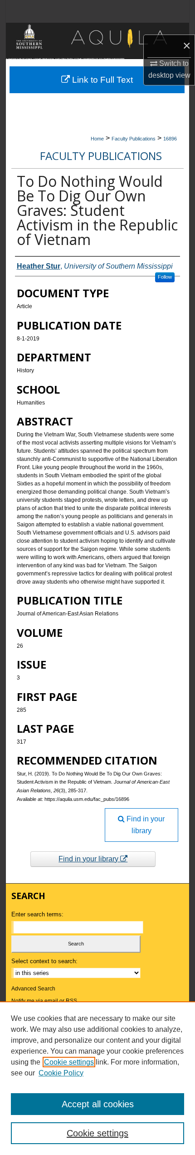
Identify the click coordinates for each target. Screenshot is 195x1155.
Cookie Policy (61, 1073)
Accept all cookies (98, 1104)
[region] (97, 1078)
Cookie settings (69, 1062)
